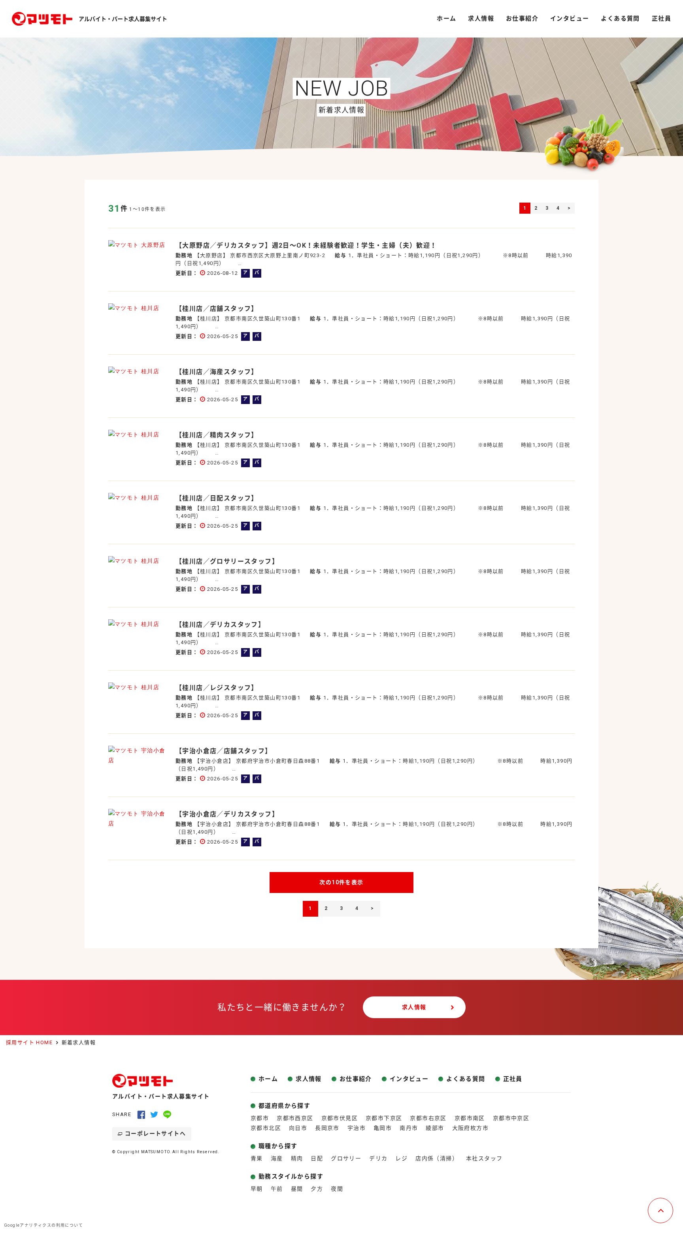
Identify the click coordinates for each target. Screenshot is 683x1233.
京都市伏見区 (339, 1118)
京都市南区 (470, 1118)
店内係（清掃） (436, 1158)
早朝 (257, 1189)
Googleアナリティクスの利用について (43, 1225)
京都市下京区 (384, 1118)
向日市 (298, 1128)
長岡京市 (327, 1128)
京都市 (260, 1118)
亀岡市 (383, 1128)
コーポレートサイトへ (155, 1133)
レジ (401, 1158)
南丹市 (409, 1128)
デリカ (378, 1158)
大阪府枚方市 (470, 1128)
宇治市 (356, 1128)
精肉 (297, 1158)
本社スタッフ (484, 1158)
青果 (257, 1158)
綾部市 (435, 1128)
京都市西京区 (295, 1118)
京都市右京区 (428, 1118)
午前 (277, 1189)
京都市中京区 (511, 1118)
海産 (277, 1158)
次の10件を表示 (341, 882)
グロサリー (346, 1158)
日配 (317, 1158)
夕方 (317, 1189)
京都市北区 (266, 1128)
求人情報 (414, 1007)
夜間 (337, 1189)
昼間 (297, 1189)
